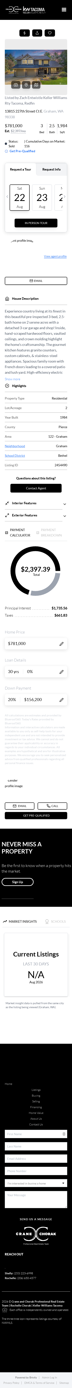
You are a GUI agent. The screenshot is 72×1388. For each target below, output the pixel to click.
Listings (36, 1089)
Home (8, 1083)
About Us (36, 1118)
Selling (36, 1101)
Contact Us (36, 1124)
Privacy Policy (11, 1382)
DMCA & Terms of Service (39, 1382)
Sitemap (64, 1382)
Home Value (36, 1112)
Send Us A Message (36, 1219)
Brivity (33, 1377)
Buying (36, 1095)
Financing (36, 1107)
